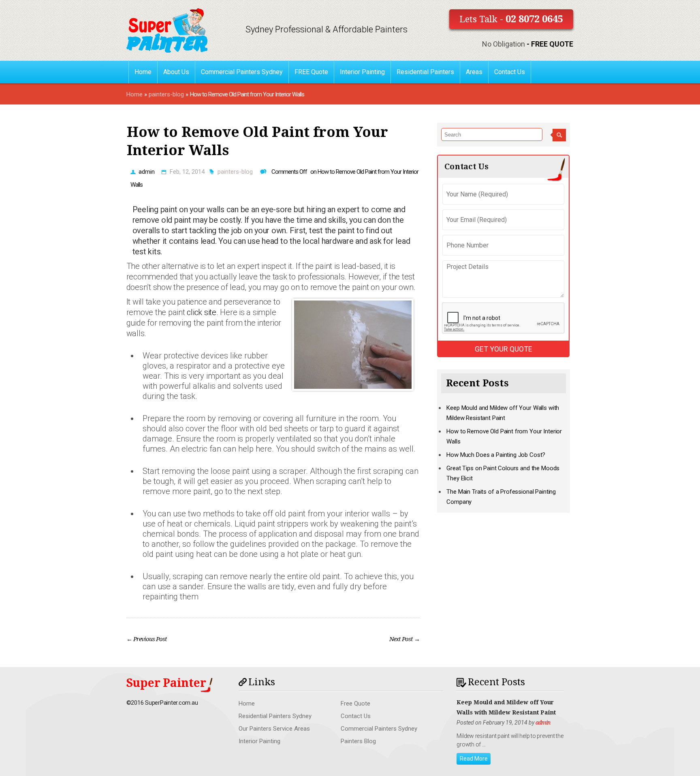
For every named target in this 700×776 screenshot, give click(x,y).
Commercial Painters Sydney (242, 72)
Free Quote (355, 703)
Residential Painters (425, 72)
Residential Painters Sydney (275, 716)
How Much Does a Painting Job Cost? (495, 454)
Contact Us (509, 72)
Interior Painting (362, 72)
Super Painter (166, 683)
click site (201, 312)
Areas (474, 72)
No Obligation (527, 44)
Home (143, 72)
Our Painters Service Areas (274, 728)
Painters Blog (358, 741)
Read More (474, 758)
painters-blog (166, 94)
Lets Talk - (511, 19)
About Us (176, 72)
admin (147, 171)
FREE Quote (311, 72)
